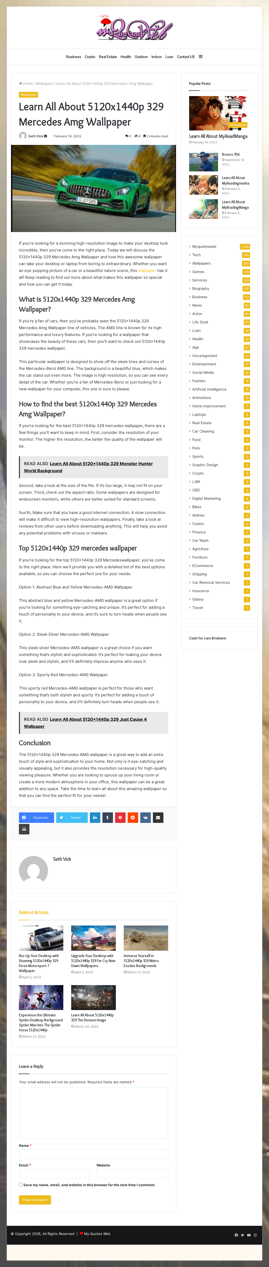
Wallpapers (44, 83)
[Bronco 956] (203, 161)
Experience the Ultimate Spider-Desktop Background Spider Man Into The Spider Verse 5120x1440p (41, 1022)
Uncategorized (204, 356)
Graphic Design (205, 465)
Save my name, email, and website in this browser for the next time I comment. (89, 1185)
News (197, 305)
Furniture (200, 557)
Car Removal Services (211, 582)
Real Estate (108, 56)
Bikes (196, 507)
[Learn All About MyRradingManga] (203, 209)
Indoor (157, 56)
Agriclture (200, 549)
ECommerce (202, 566)
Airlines (198, 515)
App (195, 347)
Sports (197, 456)
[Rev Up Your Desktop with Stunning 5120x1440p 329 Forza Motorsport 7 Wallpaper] (41, 938)
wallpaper (146, 270)
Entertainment (204, 364)
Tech (196, 255)
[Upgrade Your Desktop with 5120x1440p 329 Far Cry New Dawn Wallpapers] (93, 938)
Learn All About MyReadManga (218, 136)
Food (196, 440)
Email (25, 1165)
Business (73, 56)
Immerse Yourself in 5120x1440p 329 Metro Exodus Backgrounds (141, 960)
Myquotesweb (204, 246)
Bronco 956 (231, 154)
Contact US (186, 56)
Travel (197, 608)
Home (27, 83)
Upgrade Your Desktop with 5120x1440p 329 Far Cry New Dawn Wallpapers (93, 960)
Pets (196, 448)
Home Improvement (209, 406)
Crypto (90, 56)
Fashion (198, 381)
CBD (196, 490)
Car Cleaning (203, 431)
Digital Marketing (206, 498)
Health (126, 56)
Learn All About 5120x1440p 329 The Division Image (92, 1017)
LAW (196, 482)
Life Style (200, 322)
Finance (199, 532)
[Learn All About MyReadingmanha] (203, 185)
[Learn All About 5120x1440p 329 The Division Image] (93, 997)
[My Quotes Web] (134, 27)
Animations (201, 398)
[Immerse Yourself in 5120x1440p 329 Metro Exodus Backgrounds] (146, 938)
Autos (197, 314)
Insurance (200, 591)
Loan (169, 56)
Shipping (199, 574)
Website (103, 1165)
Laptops (199, 414)
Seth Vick (35, 136)
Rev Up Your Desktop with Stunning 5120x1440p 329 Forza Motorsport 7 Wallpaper (39, 963)
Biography (200, 288)
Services (199, 280)
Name (25, 1145)
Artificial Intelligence (209, 389)
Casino (198, 524)
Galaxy (198, 599)
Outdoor (141, 56)
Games (198, 272)
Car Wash (200, 540)
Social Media (203, 372)
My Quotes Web (97, 1234)
